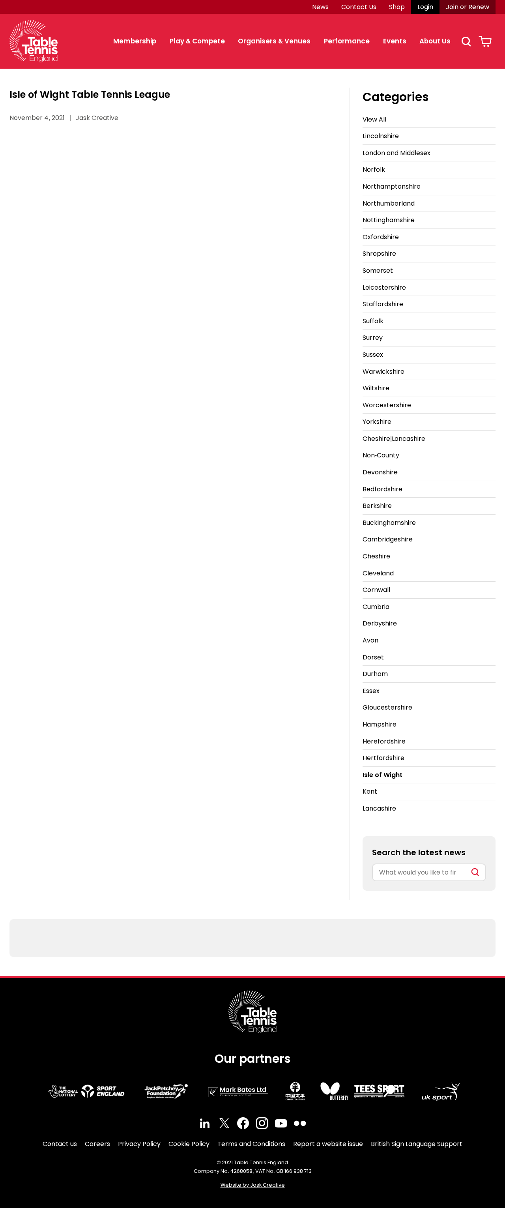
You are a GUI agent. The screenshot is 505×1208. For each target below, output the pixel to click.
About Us (435, 41)
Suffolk (373, 321)
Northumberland (389, 203)
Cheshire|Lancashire (394, 438)
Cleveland (378, 573)
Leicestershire (384, 287)
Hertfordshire (383, 757)
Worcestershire (387, 405)
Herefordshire (384, 741)
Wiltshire (376, 388)
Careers (97, 1143)
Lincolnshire (381, 135)
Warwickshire (383, 371)
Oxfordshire (381, 237)
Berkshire (377, 505)
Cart (485, 41)
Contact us (60, 1143)
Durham (375, 673)
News (320, 6)
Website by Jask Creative (253, 1185)
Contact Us (358, 6)
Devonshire (380, 472)
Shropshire (379, 253)
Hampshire (380, 724)
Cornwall (376, 589)
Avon (370, 640)
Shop (397, 6)
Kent (370, 791)
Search (466, 41)
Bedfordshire (382, 489)
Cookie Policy (188, 1143)
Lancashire (379, 808)
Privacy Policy (139, 1143)
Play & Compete (197, 41)
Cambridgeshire (388, 539)
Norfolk (374, 169)
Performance (347, 41)
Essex (371, 690)
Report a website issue (328, 1143)
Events (394, 41)
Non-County (381, 455)
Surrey (373, 337)
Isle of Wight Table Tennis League (89, 94)
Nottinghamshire (389, 220)
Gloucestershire (387, 707)
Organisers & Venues (274, 41)
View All (374, 119)
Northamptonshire (392, 186)
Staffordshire (383, 304)
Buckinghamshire (389, 522)
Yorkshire (377, 421)
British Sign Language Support (416, 1143)
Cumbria (376, 606)
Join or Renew (467, 6)
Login (425, 6)
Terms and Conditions (251, 1143)
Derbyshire (380, 623)
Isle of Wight (382, 774)
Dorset (373, 657)
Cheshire (376, 556)
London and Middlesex (396, 152)
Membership (134, 41)
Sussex (373, 354)
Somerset (378, 270)
